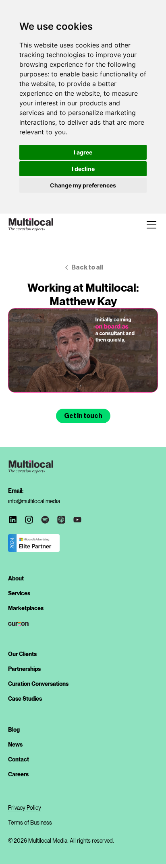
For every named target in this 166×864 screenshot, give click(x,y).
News (15, 744)
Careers (18, 774)
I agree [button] (83, 152)
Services (19, 593)
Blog (14, 729)
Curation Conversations (38, 684)
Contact (18, 759)
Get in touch (83, 416)
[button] (150, 225)
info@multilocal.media (34, 501)
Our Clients (22, 654)
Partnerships (24, 669)
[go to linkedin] (13, 520)
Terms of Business (30, 822)
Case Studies (25, 698)
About (16, 578)
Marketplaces (26, 608)
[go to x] (29, 520)
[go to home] (30, 225)
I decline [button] (83, 168)
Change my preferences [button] (83, 185)
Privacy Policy (24, 807)
